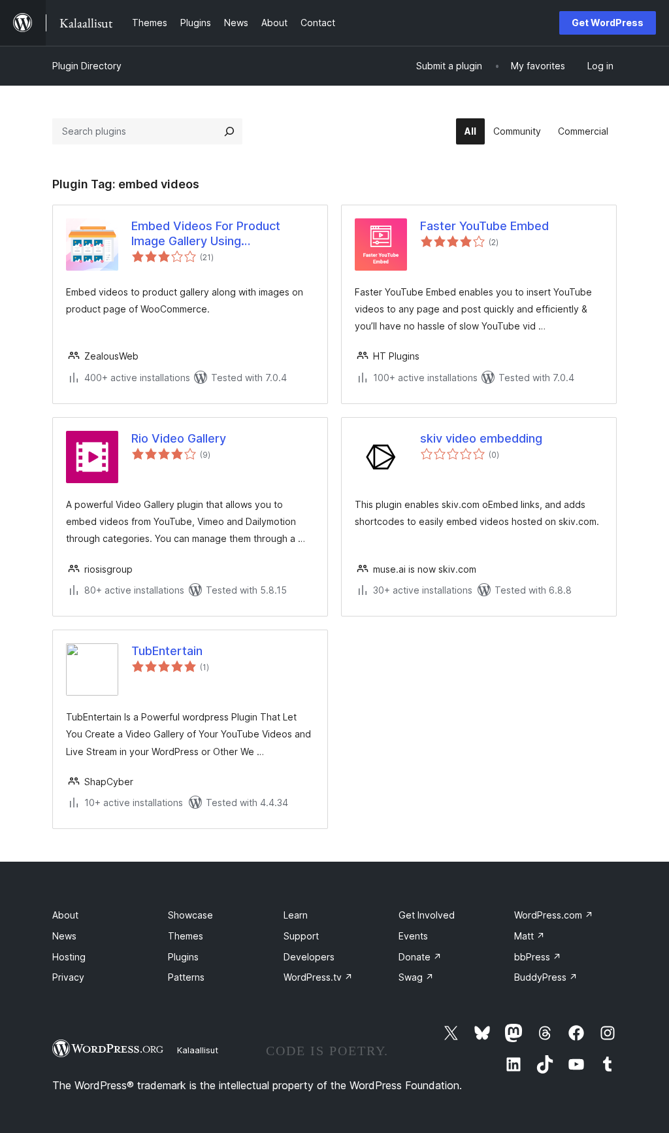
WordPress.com (553, 915)
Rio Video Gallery (178, 438)
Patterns (186, 977)
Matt (529, 935)
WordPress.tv (318, 977)
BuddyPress (546, 977)
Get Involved (427, 915)
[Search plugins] (229, 131)
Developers (309, 956)
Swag (416, 977)
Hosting (69, 956)
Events (413, 935)
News (64, 935)
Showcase (190, 915)
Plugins (183, 956)
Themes (185, 935)
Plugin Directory (87, 65)
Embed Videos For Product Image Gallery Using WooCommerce (205, 234)
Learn (296, 915)
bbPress (537, 956)
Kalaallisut (197, 1050)
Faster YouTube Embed (484, 226)
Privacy (68, 977)
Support (301, 935)
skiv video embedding (481, 438)
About (65, 915)
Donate (420, 956)
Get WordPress (608, 22)
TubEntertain (167, 651)
